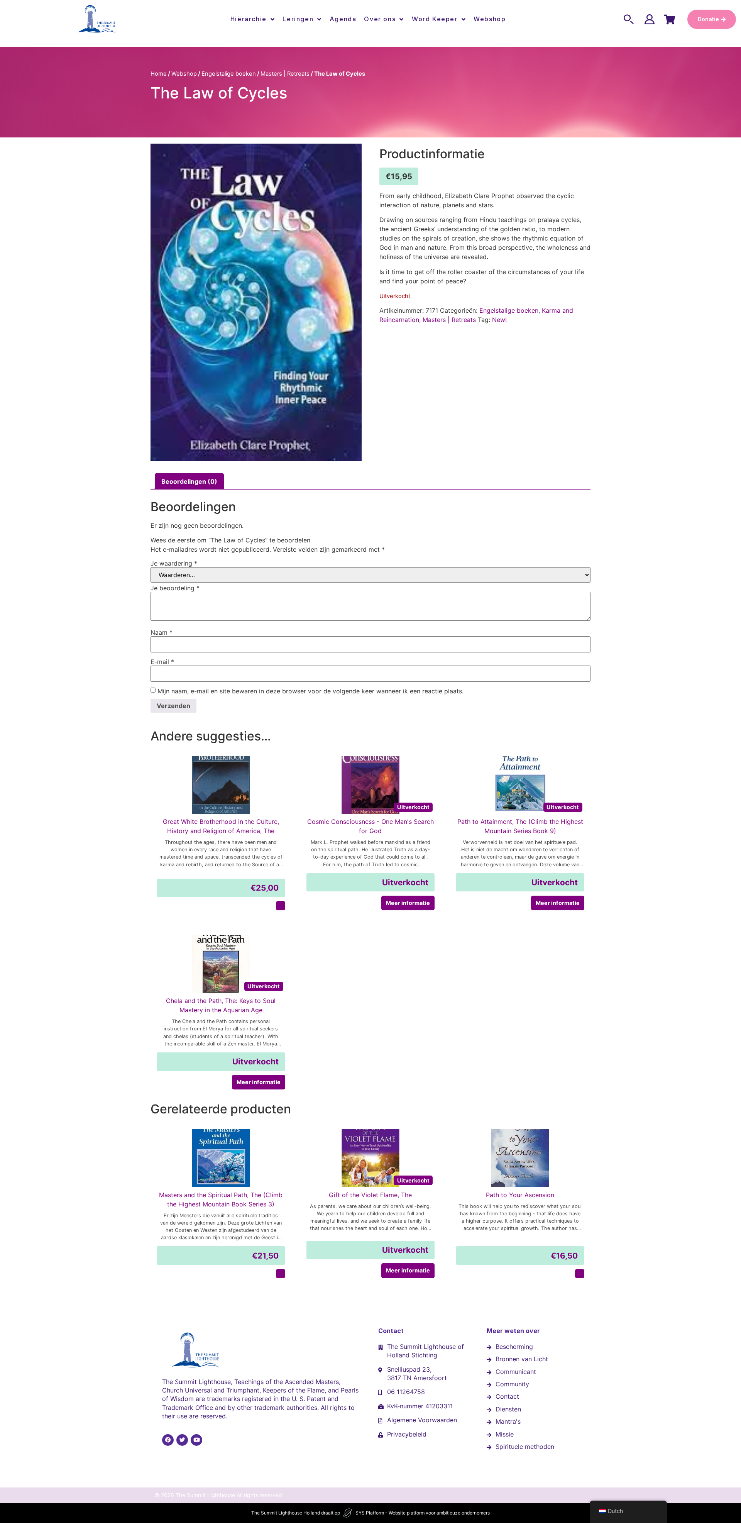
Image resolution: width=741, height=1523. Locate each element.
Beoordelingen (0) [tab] (189, 481)
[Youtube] (196, 1440)
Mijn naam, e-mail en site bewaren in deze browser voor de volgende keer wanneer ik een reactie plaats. (310, 691)
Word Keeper (435, 19)
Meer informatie (408, 903)
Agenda (343, 19)
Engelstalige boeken (228, 73)
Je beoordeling (175, 588)
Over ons (380, 19)
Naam (162, 632)
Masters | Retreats (285, 73)
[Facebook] (168, 1440)
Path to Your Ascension (520, 1195)
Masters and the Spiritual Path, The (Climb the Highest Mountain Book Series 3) (221, 1199)
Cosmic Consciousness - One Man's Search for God (370, 826)
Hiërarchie (248, 19)
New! (499, 320)
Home (159, 73)
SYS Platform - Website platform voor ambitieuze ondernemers (422, 1513)
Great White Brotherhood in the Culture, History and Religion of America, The (221, 826)
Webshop (490, 19)
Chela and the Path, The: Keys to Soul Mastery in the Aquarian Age (221, 1005)
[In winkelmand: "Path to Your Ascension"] (579, 1273)
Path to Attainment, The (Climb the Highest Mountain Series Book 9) (520, 826)
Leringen (298, 19)
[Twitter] (182, 1440)
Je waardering (174, 563)
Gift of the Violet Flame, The (370, 1195)
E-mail (162, 662)
